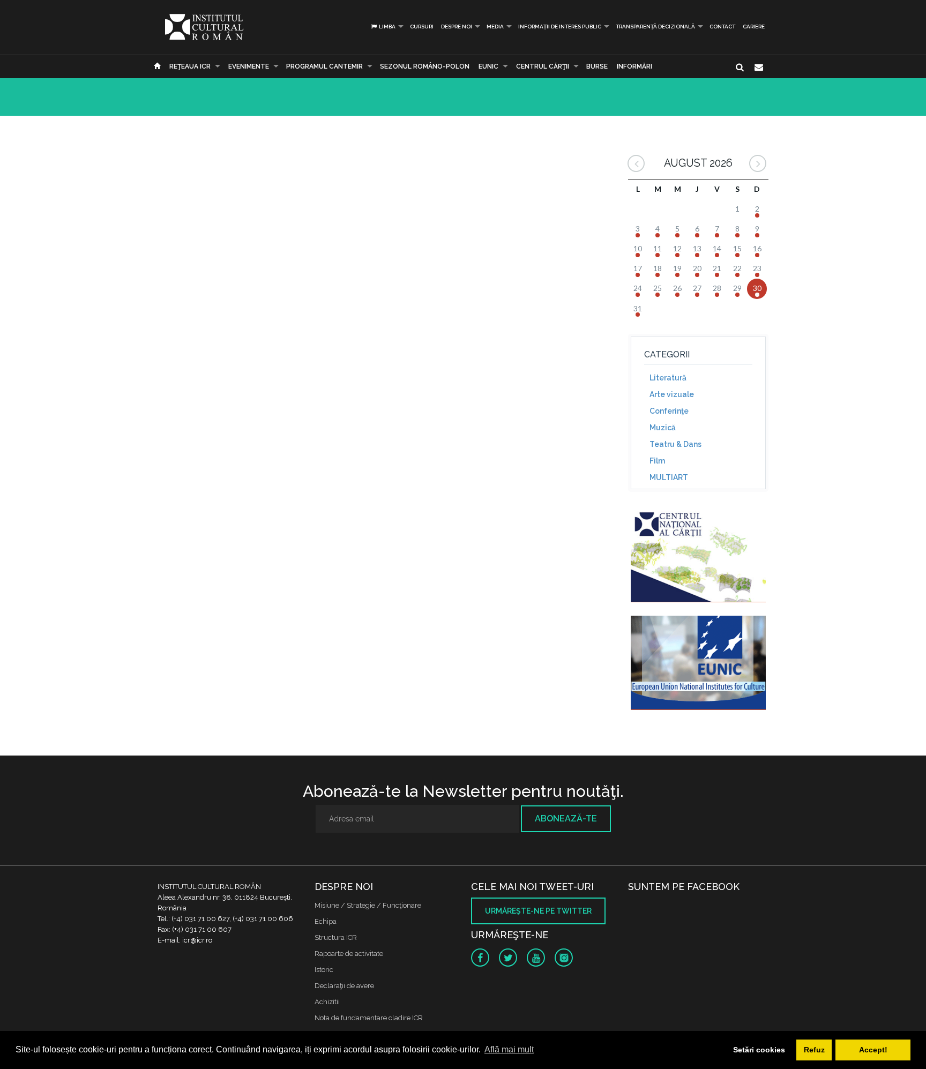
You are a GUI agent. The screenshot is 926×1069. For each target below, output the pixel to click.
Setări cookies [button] (759, 1049)
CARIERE (754, 26)
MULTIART (668, 477)
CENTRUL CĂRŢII (542, 66)
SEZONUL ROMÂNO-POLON (424, 66)
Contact (722, 26)
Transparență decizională (655, 26)
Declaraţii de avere (344, 986)
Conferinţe (669, 411)
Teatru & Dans (675, 444)
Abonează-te (566, 818)
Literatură (667, 377)
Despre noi (456, 26)
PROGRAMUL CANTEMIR (324, 66)
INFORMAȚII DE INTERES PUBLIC (559, 26)
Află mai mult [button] (509, 1049)
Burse (597, 66)
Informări (634, 66)
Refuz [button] (814, 1049)
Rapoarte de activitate (349, 954)
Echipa (326, 921)
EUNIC (488, 66)
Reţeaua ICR (190, 66)
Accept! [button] (873, 1049)
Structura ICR (336, 937)
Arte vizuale (671, 394)
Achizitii (327, 1002)
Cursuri (422, 26)
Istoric (324, 970)
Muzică (662, 427)
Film (657, 461)
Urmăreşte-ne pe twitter (538, 911)
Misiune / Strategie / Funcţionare (368, 905)
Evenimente (248, 66)
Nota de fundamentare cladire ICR (369, 1018)
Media (495, 26)
